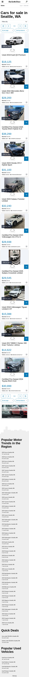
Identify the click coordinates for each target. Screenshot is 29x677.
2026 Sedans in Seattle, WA (8, 560)
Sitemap (14, 675)
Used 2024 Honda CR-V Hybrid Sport (12, 164)
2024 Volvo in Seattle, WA (8, 565)
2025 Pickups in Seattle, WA (8, 596)
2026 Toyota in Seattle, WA (8, 475)
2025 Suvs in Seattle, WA (8, 453)
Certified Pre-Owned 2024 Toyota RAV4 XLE (12, 380)
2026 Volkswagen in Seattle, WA (10, 610)
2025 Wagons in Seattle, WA (9, 601)
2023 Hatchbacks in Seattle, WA (9, 525)
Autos (2, 5)
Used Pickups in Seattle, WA (8, 671)
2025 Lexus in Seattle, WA (8, 516)
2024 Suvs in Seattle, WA (8, 457)
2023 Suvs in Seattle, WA (8, 462)
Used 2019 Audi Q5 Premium (14, 55)
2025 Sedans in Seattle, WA (8, 507)
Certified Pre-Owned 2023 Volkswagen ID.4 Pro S (12, 236)
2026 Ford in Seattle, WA (8, 623)
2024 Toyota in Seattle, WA (8, 466)
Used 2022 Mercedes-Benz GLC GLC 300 (13, 92)
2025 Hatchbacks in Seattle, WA (9, 578)
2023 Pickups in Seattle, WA (8, 592)
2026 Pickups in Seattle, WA (8, 605)
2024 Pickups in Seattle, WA (8, 551)
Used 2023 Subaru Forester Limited (13, 200)
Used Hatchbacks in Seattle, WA (9, 667)
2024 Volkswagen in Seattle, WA (10, 538)
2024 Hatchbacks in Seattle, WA (9, 574)
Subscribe (26, 5)
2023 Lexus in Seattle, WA (8, 489)
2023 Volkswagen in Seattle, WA (10, 520)
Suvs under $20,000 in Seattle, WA (10, 637)
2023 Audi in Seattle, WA (8, 542)
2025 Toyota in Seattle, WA (8, 471)
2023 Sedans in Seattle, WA (8, 529)
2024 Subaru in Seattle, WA (8, 534)
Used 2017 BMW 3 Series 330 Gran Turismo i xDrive (14, 344)
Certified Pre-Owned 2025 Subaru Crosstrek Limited (12, 272)
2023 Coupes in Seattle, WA (8, 619)
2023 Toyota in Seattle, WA (8, 502)
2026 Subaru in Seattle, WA (8, 614)
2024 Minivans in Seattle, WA (9, 587)
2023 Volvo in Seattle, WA (8, 547)
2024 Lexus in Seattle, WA (8, 498)
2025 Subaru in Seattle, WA (8, 511)
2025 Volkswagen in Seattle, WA (10, 493)
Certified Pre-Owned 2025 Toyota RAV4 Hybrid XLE (12, 128)
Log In (21, 5)
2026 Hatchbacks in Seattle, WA (9, 583)
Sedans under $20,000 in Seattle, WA (11, 641)
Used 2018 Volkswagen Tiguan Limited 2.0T (14, 308)
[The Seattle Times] (14, 2)
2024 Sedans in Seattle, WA (8, 480)
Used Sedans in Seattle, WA (8, 662)
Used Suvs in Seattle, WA (8, 658)
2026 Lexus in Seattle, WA (8, 569)
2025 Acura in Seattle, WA (8, 556)
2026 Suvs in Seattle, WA (8, 484)
